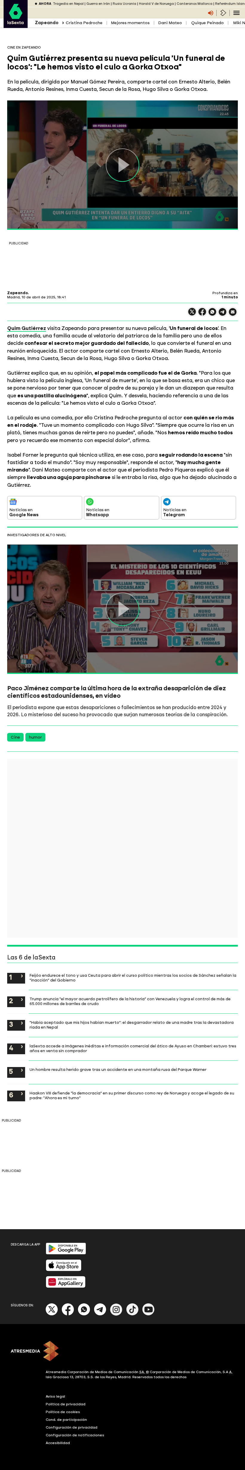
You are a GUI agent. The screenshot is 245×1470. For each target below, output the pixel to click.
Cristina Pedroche (84, 22)
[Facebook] (68, 1314)
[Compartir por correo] (233, 314)
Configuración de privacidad (71, 1427)
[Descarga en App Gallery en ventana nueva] (66, 1286)
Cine (15, 737)
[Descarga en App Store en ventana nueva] (64, 1269)
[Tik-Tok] (132, 1314)
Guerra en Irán (98, 4)
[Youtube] (148, 1314)
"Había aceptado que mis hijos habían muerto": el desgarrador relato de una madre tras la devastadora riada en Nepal (132, 1024)
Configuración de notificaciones (75, 1435)
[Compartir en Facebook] (202, 314)
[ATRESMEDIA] (122, 1351)
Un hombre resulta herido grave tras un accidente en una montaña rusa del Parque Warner (118, 1069)
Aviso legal (55, 1396)
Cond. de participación (66, 1420)
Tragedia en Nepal (68, 4)
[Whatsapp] (84, 1314)
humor (35, 737)
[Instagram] (116, 1314)
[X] (192, 314)
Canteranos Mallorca (194, 4)
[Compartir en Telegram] (223, 314)
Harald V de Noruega (156, 4)
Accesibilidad (58, 1443)
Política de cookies (63, 1412)
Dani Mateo (170, 22)
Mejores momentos (130, 22)
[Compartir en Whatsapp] (212, 314)
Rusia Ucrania (124, 4)
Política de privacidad (65, 1404)
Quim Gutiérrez (26, 328)
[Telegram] (100, 1314)
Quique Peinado (207, 22)
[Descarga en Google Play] (66, 1253)
